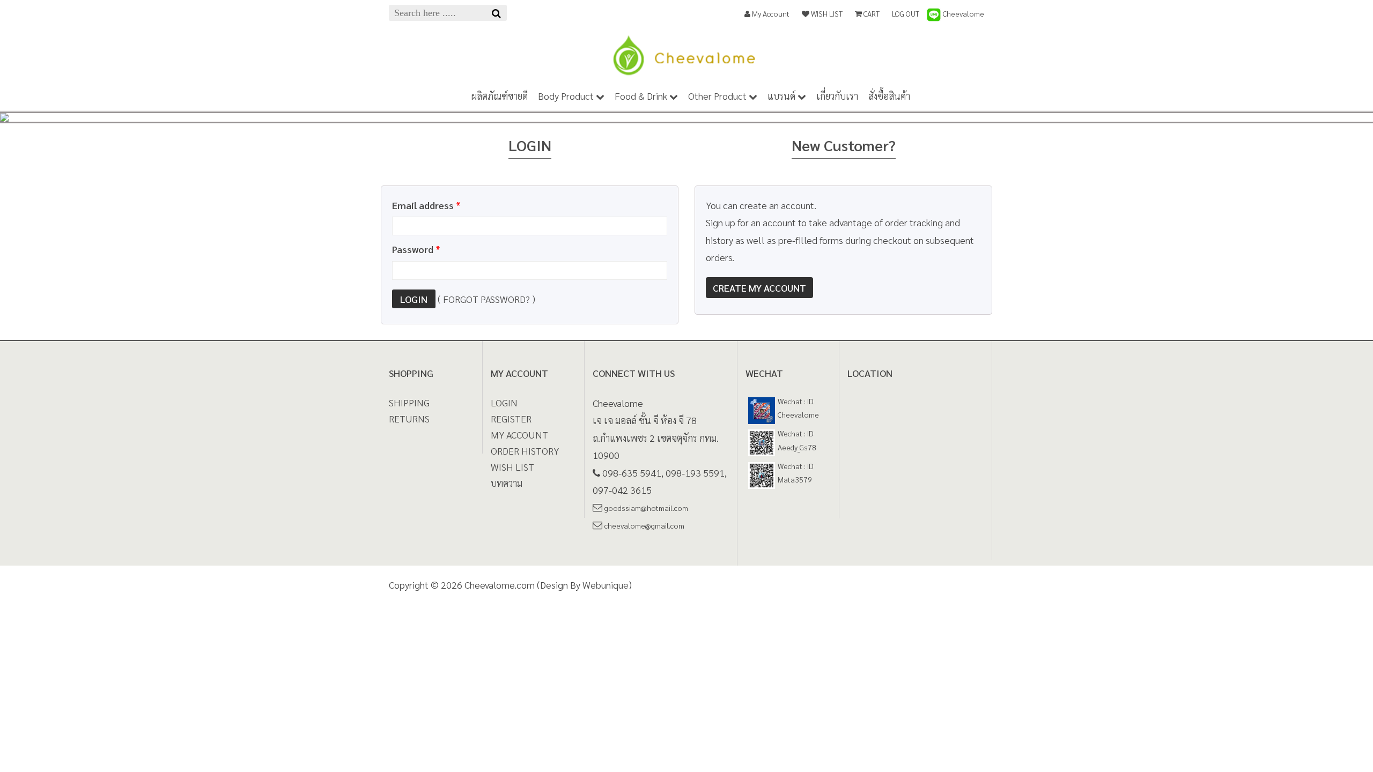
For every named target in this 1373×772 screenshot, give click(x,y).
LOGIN (504, 402)
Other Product (718, 96)
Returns (409, 418)
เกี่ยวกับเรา (837, 96)
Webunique (605, 584)
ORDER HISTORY (525, 450)
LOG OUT (905, 13)
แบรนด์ (782, 96)
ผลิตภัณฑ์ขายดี (499, 96)
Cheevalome (962, 13)
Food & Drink (642, 96)
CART (871, 13)
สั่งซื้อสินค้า (889, 96)
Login (413, 299)
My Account (769, 13)
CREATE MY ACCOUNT (759, 287)
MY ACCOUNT (519, 434)
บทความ (506, 483)
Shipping (409, 402)
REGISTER (511, 418)
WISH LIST (826, 13)
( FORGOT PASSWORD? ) (486, 299)
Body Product (567, 96)
